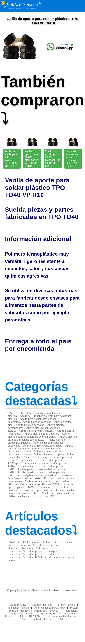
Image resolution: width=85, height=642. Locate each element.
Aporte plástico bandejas (37, 421)
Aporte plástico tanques (37, 457)
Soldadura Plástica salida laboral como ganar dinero (41, 559)
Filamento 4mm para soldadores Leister (39, 477)
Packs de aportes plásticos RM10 (39, 484)
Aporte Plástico (17, 604)
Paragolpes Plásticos (46, 610)
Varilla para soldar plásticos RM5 (36, 496)
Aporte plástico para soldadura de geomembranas (39, 435)
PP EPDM (34, 616)
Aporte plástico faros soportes (42, 433)
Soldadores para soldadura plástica (44, 490)
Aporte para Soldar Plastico (37, 619)
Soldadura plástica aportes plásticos (30, 542)
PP (21, 616)
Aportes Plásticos (42, 604)
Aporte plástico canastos (30, 424)
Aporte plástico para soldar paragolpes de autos (42, 438)
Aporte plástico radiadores (38, 454)
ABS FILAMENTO (49, 613)
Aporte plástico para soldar (49, 607)
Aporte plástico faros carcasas (36, 430)
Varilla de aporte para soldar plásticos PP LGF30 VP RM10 (73, 159)
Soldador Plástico (19, 607)
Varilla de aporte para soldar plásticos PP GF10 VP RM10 (52, 158)
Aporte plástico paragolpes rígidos (42, 445)
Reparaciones (44, 487)
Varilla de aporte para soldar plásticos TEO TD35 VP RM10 (10, 159)
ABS (61, 619)
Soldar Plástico (66, 604)
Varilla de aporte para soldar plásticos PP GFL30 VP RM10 (32, 158)
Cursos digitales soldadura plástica (36, 475)
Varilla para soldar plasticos (61, 616)
